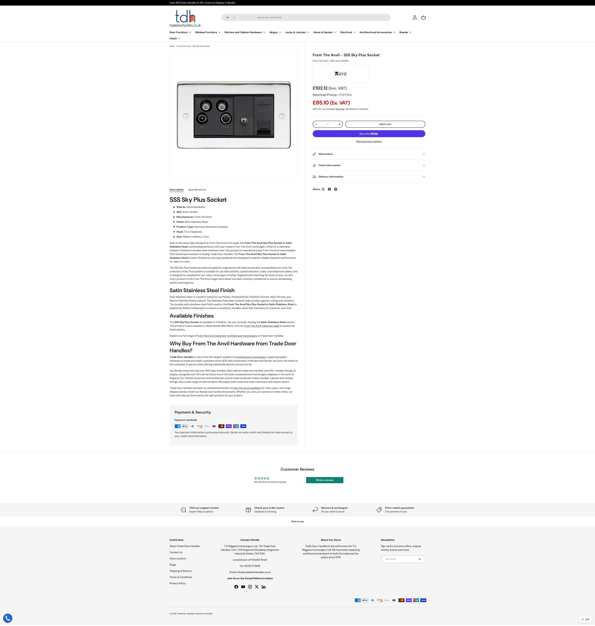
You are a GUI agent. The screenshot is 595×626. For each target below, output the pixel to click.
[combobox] (306, 17)
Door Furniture (179, 32)
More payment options (369, 141)
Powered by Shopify (204, 613)
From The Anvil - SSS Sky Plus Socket (194, 46)
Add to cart (385, 124)
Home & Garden (323, 32)
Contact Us (176, 552)
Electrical (346, 32)
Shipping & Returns (181, 571)
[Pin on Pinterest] (336, 189)
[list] (234, 115)
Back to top (297, 521)
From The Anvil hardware (246, 388)
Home (172, 46)
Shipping (339, 109)
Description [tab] (177, 189)
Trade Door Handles (185, 613)
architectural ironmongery (251, 357)
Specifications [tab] (197, 189)
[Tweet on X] (323, 189)
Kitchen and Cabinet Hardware (243, 32)
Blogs (173, 564)
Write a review (325, 480)
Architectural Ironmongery (242, 335)
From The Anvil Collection (211, 335)
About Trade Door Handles (185, 546)
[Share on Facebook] (329, 189)
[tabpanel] (234, 297)
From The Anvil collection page (261, 325)
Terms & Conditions (181, 577)
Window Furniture (206, 32)
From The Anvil (320, 60)
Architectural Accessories (375, 32)
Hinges (273, 32)
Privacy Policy (177, 583)
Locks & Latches (295, 32)
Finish (173, 38)
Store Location (178, 558)
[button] (423, 17)
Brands (403, 32)
